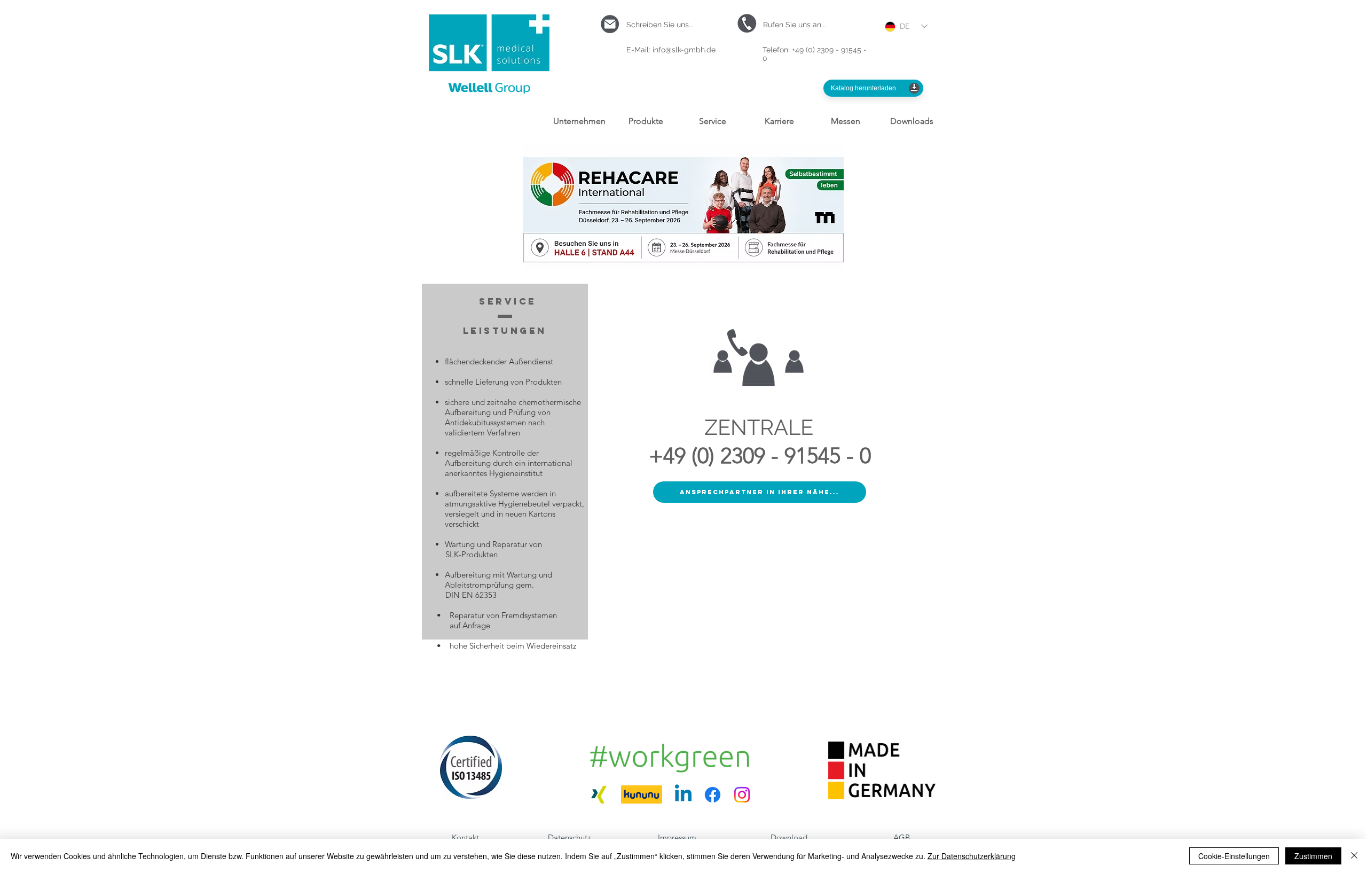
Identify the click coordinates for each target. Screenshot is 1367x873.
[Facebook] (712, 794)
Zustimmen (1313, 856)
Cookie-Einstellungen (1234, 856)
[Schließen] (1354, 855)
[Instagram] (742, 794)
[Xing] (598, 794)
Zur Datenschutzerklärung (972, 856)
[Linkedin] (683, 794)
